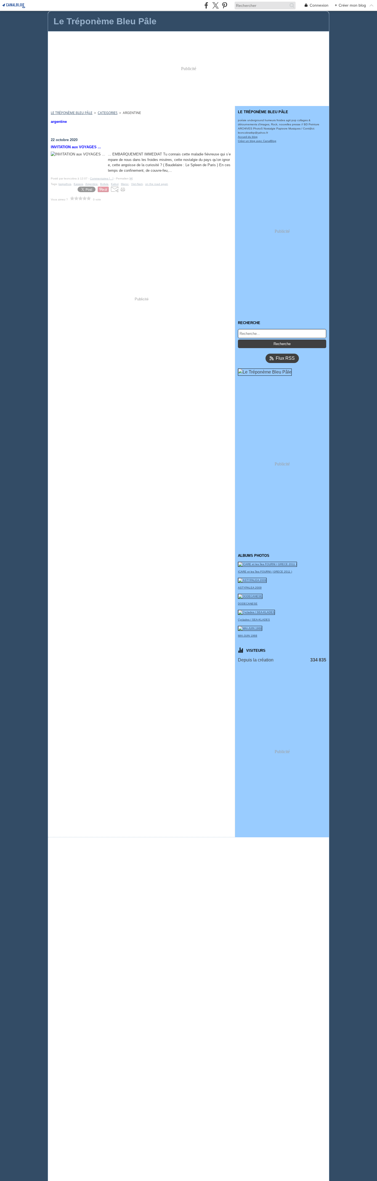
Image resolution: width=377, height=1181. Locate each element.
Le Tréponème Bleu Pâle (71, 112)
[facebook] (206, 5)
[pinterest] (224, 5)
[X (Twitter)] (215, 5)
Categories (108, 112)
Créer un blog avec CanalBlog (257, 140)
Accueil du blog (247, 136)
